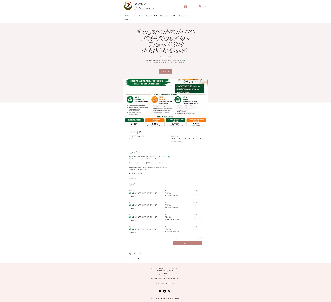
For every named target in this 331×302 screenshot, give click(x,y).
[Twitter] (164, 291)
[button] (185, 6)
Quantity (195, 190)
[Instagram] (169, 291)
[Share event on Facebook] (130, 258)
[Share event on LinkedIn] (138, 258)
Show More (132, 178)
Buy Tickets (165, 71)
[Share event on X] (134, 258)
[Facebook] (160, 291)
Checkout (187, 243)
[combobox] (197, 194)
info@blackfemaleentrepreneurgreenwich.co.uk (164, 278)
